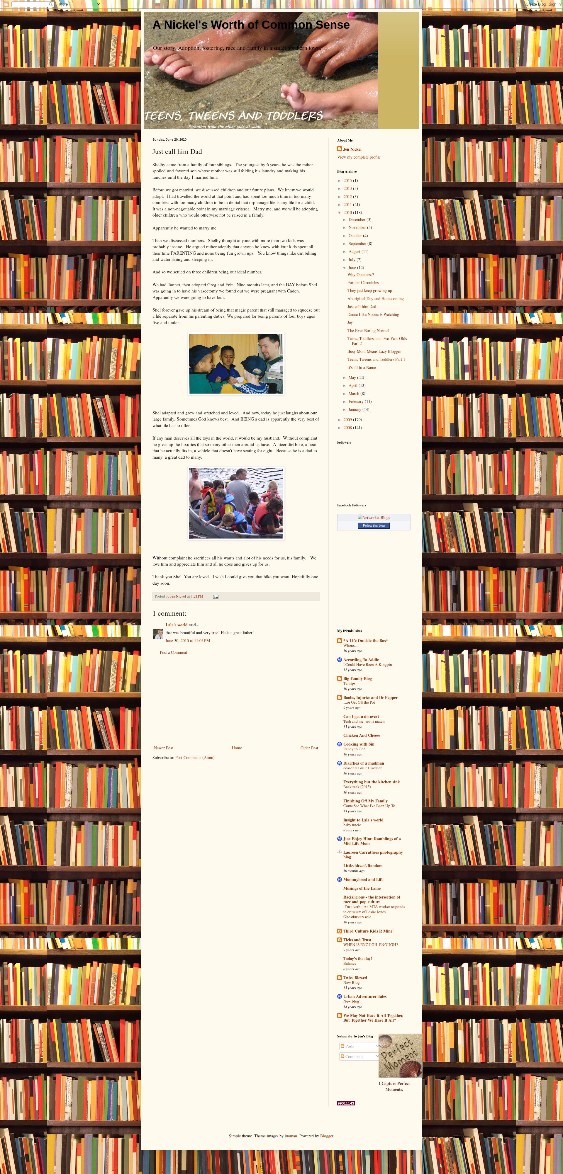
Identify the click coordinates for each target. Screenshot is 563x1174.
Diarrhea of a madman (363, 763)
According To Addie (361, 659)
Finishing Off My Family (365, 801)
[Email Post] (215, 596)
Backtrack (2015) (357, 786)
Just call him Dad (361, 306)
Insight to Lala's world (363, 820)
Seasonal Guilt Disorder (362, 767)
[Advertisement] (236, 700)
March (354, 393)
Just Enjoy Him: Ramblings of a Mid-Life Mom (372, 841)
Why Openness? (360, 274)
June (353, 267)
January (355, 409)
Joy (350, 322)
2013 (348, 188)
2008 (348, 427)
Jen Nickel (352, 149)
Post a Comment (173, 652)
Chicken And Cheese (361, 735)
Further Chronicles (363, 282)
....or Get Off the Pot (359, 702)
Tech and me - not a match (364, 721)
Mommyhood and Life (363, 879)
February (357, 401)
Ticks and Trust (357, 940)
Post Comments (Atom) (195, 757)
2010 (348, 212)
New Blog (351, 982)
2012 (348, 196)
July (353, 259)
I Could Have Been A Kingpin (367, 664)
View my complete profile (359, 157)
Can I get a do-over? (361, 716)
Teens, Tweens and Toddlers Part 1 (376, 359)
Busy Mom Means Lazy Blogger (374, 351)
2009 (348, 419)
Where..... (350, 645)
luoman (291, 1136)
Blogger (326, 1136)
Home (237, 748)
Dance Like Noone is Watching (373, 314)
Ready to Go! (354, 748)
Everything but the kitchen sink (371, 782)
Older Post (309, 748)
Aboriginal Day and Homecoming (375, 298)
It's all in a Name (361, 367)
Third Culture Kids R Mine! (368, 931)
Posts (349, 1046)
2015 (348, 180)
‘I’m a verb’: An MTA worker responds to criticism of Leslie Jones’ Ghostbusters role (374, 911)
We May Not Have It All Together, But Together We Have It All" (373, 1017)
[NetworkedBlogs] (374, 517)
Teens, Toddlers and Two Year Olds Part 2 (377, 341)
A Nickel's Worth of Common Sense (251, 24)
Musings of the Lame (362, 888)
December (358, 219)
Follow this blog (374, 525)
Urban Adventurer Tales (364, 996)
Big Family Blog (357, 678)
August (355, 251)
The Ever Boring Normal (368, 330)
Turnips (349, 683)
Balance (349, 963)
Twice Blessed (355, 977)
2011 (348, 204)
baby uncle (352, 824)
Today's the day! (357, 958)
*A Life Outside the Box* (365, 640)
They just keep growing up (369, 290)
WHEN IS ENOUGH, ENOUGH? (370, 944)
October (356, 235)
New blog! (351, 1001)
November (358, 227)
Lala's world (177, 625)
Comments (353, 1056)
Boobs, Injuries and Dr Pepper (370, 697)
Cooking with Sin (358, 744)
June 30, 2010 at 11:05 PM (188, 640)
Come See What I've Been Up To (369, 805)
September (358, 243)
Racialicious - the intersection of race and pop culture (371, 899)
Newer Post (163, 748)
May (353, 377)
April (354, 385)
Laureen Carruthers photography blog (373, 854)
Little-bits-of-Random (363, 865)
